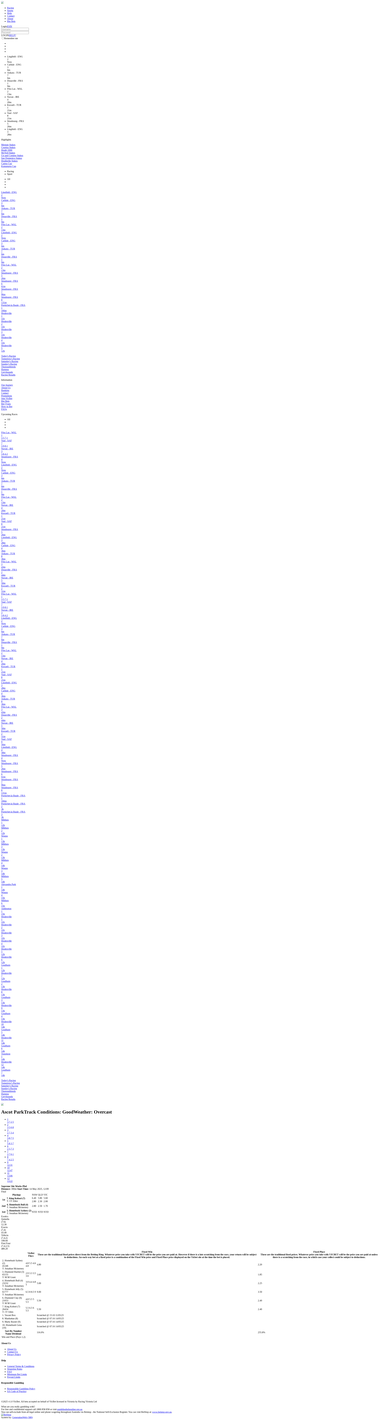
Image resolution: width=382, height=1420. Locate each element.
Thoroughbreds (8, 366)
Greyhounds (7, 372)
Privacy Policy (14, 1354)
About (10, 18)
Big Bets (11, 21)
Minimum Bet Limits (17, 1374)
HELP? (12, 35)
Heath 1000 (6, 150)
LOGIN (5, 35)
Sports (10, 10)
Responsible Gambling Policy (21, 1388)
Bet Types (6, 404)
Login (4, 26)
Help (9, 13)
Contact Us (12, 1352)
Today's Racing (8, 356)
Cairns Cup (6, 163)
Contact (10, 16)
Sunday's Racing (9, 364)
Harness (5, 369)
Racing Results (8, 375)
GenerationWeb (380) (22, 1417)
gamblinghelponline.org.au (69, 1409)
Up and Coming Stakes (12, 155)
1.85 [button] (260, 1274)
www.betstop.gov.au (162, 1412)
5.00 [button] (39, 1283)
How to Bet (6, 406)
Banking (5, 390)
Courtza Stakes (8, 147)
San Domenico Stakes (11, 158)
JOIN (9, 26)
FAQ (9, 1371)
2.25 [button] (260, 1283)
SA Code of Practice (16, 1391)
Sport (9, 174)
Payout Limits (13, 1377)
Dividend (16, 1333)
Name (8, 1333)
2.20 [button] (260, 1264)
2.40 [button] (260, 1300)
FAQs (4, 409)
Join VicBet (6, 398)
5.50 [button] (39, 1300)
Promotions (6, 395)
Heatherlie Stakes (9, 161)
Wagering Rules (14, 1369)
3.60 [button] (39, 1274)
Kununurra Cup (8, 166)
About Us (5, 387)
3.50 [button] (260, 1292)
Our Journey (7, 385)
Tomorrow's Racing (10, 358)
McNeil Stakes (8, 153)
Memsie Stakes (8, 144)
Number (17, 1331)
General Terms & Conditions (20, 1366)
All (8, 179)
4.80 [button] (39, 1264)
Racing (10, 8)
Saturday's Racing (9, 361)
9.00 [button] (39, 1292)
